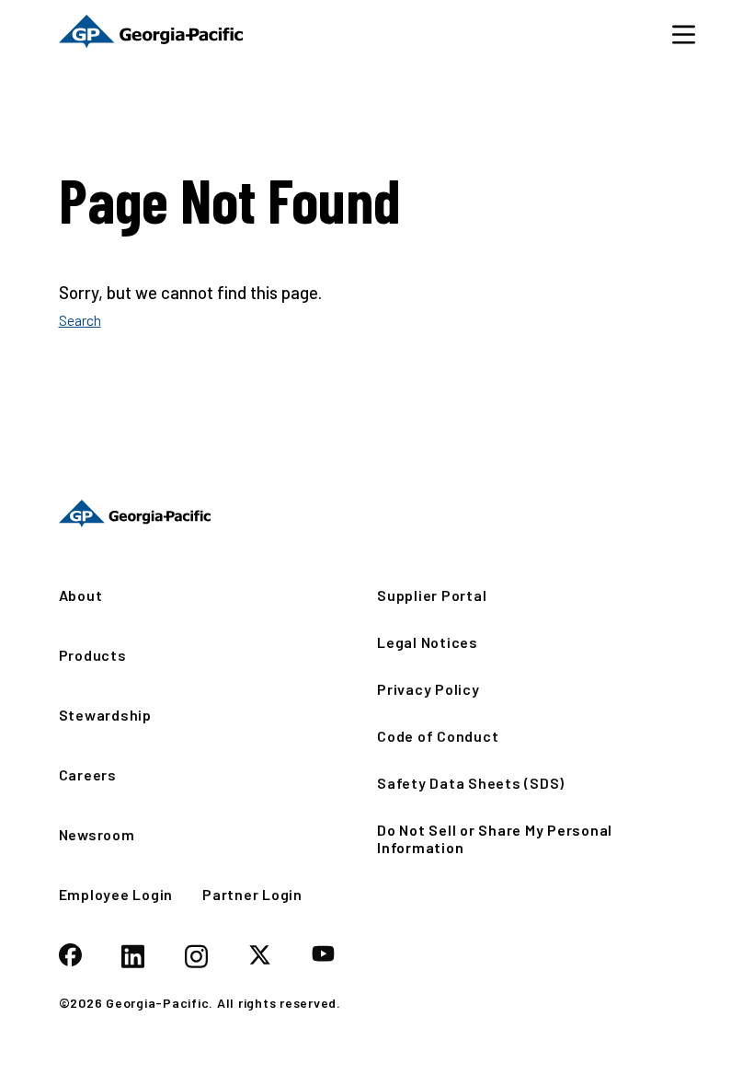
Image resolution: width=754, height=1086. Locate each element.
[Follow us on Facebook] (70, 956)
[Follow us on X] (259, 956)
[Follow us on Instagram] (196, 958)
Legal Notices (427, 642)
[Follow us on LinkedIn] (132, 958)
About (81, 595)
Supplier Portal (431, 595)
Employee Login (116, 894)
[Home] (151, 33)
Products (93, 655)
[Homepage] (135, 513)
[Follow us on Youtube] (323, 954)
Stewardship (105, 714)
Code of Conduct (437, 736)
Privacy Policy (428, 689)
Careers (88, 774)
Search (80, 320)
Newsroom (97, 834)
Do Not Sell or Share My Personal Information (494, 838)
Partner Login (252, 894)
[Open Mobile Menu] (683, 33)
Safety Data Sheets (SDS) (471, 782)
